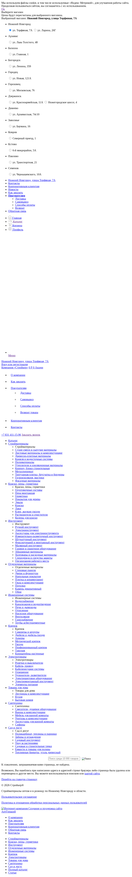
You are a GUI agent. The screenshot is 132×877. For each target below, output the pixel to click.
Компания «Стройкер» (14, 367)
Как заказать (15, 192)
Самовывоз (21, 201)
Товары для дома (18, 860)
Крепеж (12, 854)
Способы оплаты (25, 204)
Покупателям (18, 388)
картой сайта (92, 773)
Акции (39, 367)
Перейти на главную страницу (19, 779)
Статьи (12, 872)
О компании (18, 375)
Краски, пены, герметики (23, 841)
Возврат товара (29, 412)
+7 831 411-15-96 (11, 434)
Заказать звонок (31, 434)
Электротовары (17, 857)
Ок (3, 9)
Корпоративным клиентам (23, 186)
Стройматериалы (18, 838)
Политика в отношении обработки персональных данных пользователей (44, 802)
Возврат (20, 208)
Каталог (13, 440)
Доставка (20, 198)
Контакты (14, 183)
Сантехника (15, 863)
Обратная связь (17, 211)
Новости (13, 189)
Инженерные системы (21, 851)
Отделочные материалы (22, 847)
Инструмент (15, 844)
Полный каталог (18, 869)
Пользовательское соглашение (19, 796)
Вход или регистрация (14, 364)
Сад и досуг (15, 866)
